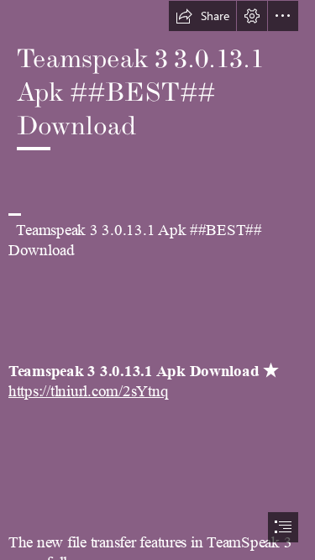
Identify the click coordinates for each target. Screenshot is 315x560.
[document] (157, 280)
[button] (202, 16)
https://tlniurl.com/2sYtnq (88, 391)
